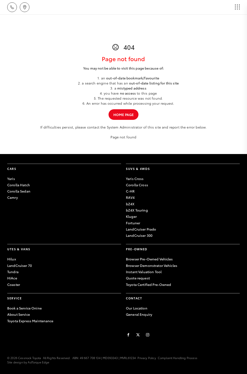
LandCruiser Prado (141, 229)
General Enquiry (139, 314)
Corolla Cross (137, 184)
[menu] (237, 7)
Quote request (138, 278)
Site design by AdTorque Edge (28, 362)
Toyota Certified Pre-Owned (148, 284)
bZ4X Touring (137, 210)
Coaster (13, 284)
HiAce (12, 278)
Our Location (136, 308)
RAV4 (130, 197)
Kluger (131, 216)
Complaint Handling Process (177, 358)
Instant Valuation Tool (144, 271)
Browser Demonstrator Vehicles (151, 265)
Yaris (11, 178)
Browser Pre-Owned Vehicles (149, 259)
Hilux (11, 259)
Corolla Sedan (18, 191)
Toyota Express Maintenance (30, 320)
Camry (12, 197)
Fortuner (133, 222)
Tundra (13, 271)
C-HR (130, 191)
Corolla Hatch (18, 184)
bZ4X (130, 203)
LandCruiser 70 (19, 265)
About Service (18, 314)
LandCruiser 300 (139, 235)
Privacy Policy (146, 358)
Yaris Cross (135, 178)
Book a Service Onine (24, 308)
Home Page (123, 114)
